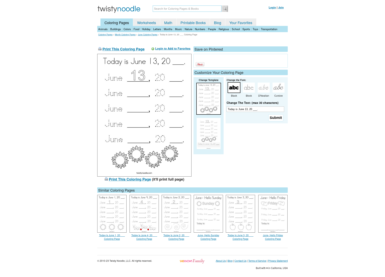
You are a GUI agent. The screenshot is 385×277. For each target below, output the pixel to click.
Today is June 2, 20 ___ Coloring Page (176, 236)
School (236, 29)
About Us (221, 260)
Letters (157, 29)
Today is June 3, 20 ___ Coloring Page (240, 236)
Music (178, 29)
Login (272, 7)
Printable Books (193, 22)
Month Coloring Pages (125, 34)
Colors (127, 29)
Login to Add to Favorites (172, 48)
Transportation (269, 29)
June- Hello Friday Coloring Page (273, 236)
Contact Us (240, 260)
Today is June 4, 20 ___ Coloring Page (144, 236)
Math (168, 22)
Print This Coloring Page (123, 49)
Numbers (200, 29)
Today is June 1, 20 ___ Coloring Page (112, 236)
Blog (217, 22)
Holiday (146, 29)
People (212, 29)
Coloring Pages (116, 22)
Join (281, 7)
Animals (103, 29)
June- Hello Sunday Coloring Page (208, 236)
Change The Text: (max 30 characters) (253, 103)
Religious (224, 29)
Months (168, 29)
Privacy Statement (278, 260)
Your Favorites (240, 22)
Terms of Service (257, 260)
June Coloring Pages (147, 34)
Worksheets (146, 22)
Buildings (115, 29)
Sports (246, 29)
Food (136, 29)
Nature (188, 29)
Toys (255, 29)
